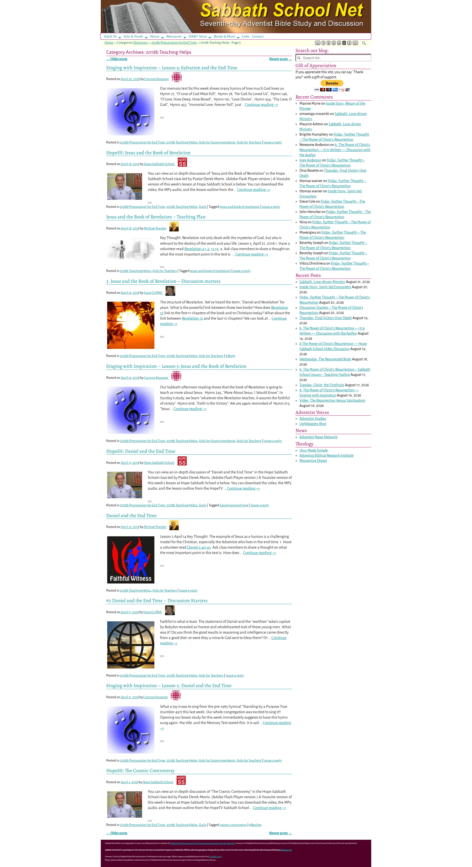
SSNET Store (198, 36)
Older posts (116, 59)
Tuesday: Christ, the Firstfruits (321, 385)
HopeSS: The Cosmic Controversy (140, 770)
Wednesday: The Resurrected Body (325, 359)
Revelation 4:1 (195, 249)
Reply (230, 356)
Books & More (224, 36)
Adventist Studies (312, 419)
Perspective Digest (313, 461)
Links (247, 36)
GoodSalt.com (215, 856)
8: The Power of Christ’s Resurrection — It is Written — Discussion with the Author (334, 150)
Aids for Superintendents (217, 142)
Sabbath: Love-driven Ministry (322, 282)
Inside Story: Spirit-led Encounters (325, 287)
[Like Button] (162, 117)
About (154, 36)
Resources (173, 36)
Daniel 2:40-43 (199, 547)
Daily (202, 207)
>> (355, 42)
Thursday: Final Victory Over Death (325, 318)
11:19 (215, 249)
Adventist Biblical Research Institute (326, 455)
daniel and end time (234, 505)
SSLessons (140, 42)
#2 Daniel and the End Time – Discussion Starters (156, 600)
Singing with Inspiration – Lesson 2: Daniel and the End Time (169, 685)
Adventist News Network (318, 437)
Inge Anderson (310, 160)
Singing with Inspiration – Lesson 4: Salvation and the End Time (171, 67)
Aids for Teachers (249, 142)
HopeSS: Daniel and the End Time (140, 451)
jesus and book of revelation (240, 207)
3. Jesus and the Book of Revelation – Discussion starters (163, 281)
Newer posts (280, 59)
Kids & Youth (133, 36)
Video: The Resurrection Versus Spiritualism (332, 400)
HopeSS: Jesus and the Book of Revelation (148, 152)
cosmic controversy (233, 825)
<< (317, 42)
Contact (258, 36)
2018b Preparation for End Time (174, 42)
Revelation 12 (192, 318)
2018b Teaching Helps (182, 142)
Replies (255, 825)
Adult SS (110, 36)
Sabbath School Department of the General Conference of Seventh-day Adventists (203, 843)
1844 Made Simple (313, 450)
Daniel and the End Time (131, 515)
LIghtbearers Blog (312, 424)
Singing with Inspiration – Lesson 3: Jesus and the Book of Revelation (176, 366)
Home (108, 42)
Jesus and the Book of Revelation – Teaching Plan (156, 216)
